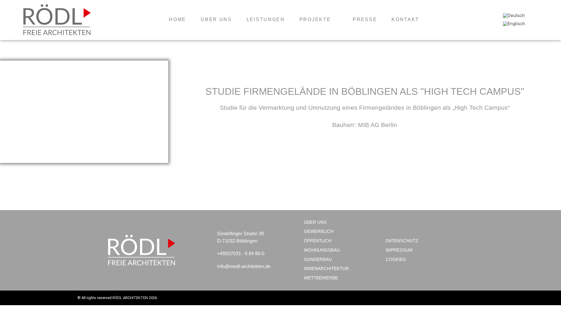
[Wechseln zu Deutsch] (514, 15)
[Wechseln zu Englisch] (514, 24)
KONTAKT (405, 19)
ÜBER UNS (216, 19)
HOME (177, 19)
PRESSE (365, 19)
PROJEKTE (315, 19)
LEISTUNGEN (266, 19)
